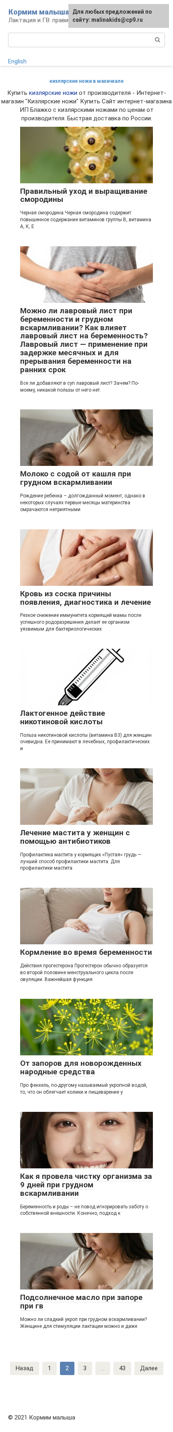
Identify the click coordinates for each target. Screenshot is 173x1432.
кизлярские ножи (53, 92)
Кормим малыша (38, 12)
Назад (24, 1368)
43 (122, 1368)
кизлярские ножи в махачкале (86, 81)
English (17, 61)
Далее (149, 1368)
